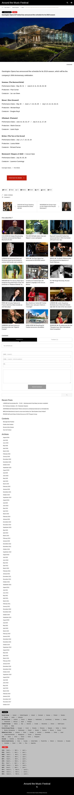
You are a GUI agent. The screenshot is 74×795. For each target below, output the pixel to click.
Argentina (33, 743)
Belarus (52, 730)
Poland (29, 730)
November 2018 (7, 669)
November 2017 (7, 701)
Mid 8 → (17, 765)
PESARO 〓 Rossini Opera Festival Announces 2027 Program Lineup (20, 414)
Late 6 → (24, 761)
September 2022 (7, 552)
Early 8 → (9, 765)
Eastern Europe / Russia (8, 728)
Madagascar (21, 734)
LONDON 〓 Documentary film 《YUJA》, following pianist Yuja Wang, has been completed (25, 403)
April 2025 (5, 481)
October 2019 (6, 644)
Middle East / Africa (7, 732)
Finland (55, 715)
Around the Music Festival (37, 783)
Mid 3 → (17, 754)
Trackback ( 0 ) (54, 339)
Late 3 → (25, 754)
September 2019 (7, 647)
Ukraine (37, 730)
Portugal (29, 721)
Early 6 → (8, 761)
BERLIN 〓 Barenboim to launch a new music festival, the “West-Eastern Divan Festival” (24, 411)
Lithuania (20, 717)
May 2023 (5, 530)
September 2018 (7, 674)
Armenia (39, 732)
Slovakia (34, 728)
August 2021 (6, 587)
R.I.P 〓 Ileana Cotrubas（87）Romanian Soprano (15, 406)
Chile (20, 743)
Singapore (37, 736)
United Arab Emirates (9, 734)
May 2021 (5, 595)
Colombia (6, 743)
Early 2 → (8, 752)
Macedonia (44, 723)
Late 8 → (24, 765)
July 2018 (5, 680)
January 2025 (6, 489)
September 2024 (7, 497)
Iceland (14, 715)
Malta (12, 726)
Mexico (52, 741)
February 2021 (6, 603)
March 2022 (6, 568)
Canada (25, 741)
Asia (3, 736)
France (23, 719)
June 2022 (5, 560)
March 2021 (6, 601)
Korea (29, 736)
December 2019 (7, 639)
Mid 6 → (17, 761)
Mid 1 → (17, 750)
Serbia (57, 728)
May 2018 (5, 685)
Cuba (18, 741)
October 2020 (6, 614)
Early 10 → (9, 769)
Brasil (13, 743)
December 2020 (7, 609)
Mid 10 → (17, 769)
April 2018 (5, 688)
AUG (3, 765)
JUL (3, 763)
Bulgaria (50, 728)
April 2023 (5, 533)
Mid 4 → (17, 756)
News (15, 12)
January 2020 (6, 636)
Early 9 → (8, 767)
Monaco (15, 721)
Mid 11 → (17, 771)
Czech (27, 728)
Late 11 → (26, 771)
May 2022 (5, 562)
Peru (26, 743)
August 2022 (6, 554)
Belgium (30, 719)
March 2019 (6, 658)
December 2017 (7, 699)
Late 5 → (24, 758)
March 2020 (6, 631)
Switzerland (7, 721)
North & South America (8, 741)
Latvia (13, 717)
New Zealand (20, 738)
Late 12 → (26, 774)
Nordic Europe (6, 715)
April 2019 (5, 655)
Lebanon (17, 732)
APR (3, 756)
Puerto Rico (44, 741)
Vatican (16, 723)
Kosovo (64, 728)
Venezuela (60, 741)
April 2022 (5, 565)
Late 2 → (24, 752)
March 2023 (6, 535)
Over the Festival (7, 430)
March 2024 (6, 513)
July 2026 (5, 440)
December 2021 (7, 576)
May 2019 (5, 652)
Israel (61, 732)
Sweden (63, 715)
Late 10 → (26, 769)
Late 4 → (24, 756)
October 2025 (6, 464)
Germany (57, 719)
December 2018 (7, 666)
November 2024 (7, 492)
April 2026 (5, 448)
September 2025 (7, 467)
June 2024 (5, 505)
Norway (48, 715)
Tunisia (29, 734)
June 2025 (5, 475)
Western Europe (6, 719)
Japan (9, 736)
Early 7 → (8, 763)
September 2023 (7, 527)
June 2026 (5, 443)
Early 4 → (9, 756)
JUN (3, 761)
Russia (59, 730)
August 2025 (6, 470)
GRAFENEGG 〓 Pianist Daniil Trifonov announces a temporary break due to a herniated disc (26, 408)
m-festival (10, 195)
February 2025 (6, 486)
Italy (22, 723)
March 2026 (6, 451)
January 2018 (6, 696)
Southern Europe (7, 723)
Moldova (44, 730)
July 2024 (5, 503)
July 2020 (5, 622)
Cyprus (6, 726)
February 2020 (6, 633)
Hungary (20, 728)
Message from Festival (8, 421)
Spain (22, 721)
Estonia (6, 717)
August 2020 (6, 620)
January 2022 (6, 573)
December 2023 (7, 522)
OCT (3, 769)
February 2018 (6, 693)
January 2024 (6, 519)
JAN (3, 750)
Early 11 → (9, 771)
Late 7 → (24, 763)
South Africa (38, 734)
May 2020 (5, 625)
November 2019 (7, 642)
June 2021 (5, 593)
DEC (3, 774)
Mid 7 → (17, 763)
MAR (3, 754)
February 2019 (6, 661)
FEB (3, 752)
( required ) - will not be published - (12, 359)
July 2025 (5, 473)
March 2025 (6, 483)
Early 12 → (9, 774)
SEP (3, 767)
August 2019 (6, 650)
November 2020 (7, 612)
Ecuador (68, 741)
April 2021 (5, 598)
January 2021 (6, 606)
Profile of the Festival (8, 424)
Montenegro (21, 730)
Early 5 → (9, 758)
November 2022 (7, 546)
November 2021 (7, 579)
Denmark (40, 715)
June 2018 (5, 682)
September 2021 (7, 584)
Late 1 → (24, 750)
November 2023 (7, 524)
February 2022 (6, 571)
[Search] (67, 2)
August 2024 (6, 500)
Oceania (4, 738)
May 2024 (5, 508)
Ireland (33, 715)
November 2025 (7, 462)
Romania (42, 728)
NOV (3, 771)
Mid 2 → (17, 752)
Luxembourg (48, 719)
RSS (37, 786)
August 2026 (6, 437)
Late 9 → (24, 767)
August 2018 (6, 677)
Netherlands (39, 719)
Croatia (36, 723)
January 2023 (6, 541)
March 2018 (6, 691)
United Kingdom (7, 12)
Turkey (55, 732)
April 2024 (5, 511)
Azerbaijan (47, 732)
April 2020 (5, 628)
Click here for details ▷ (17, 178)
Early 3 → (9, 754)
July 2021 (5, 590)
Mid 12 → (17, 774)
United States (34, 741)
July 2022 (5, 557)
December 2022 (7, 543)
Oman (24, 732)
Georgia (32, 732)
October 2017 (6, 704)
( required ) (7, 354)
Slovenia (29, 723)
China (15, 736)
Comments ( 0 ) (19, 339)
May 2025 (5, 478)
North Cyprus (61, 723)
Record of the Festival (8, 427)
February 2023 (6, 538)
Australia (11, 738)
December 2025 (7, 459)
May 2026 (5, 445)
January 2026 (6, 456)
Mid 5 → (17, 758)
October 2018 (6, 672)
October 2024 (6, 494)
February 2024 (6, 516)
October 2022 (6, 549)
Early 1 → (8, 750)
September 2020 (7, 617)
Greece (52, 723)
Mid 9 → (17, 767)
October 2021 (6, 582)
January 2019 (6, 663)
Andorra (16, 719)
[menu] (71, 2)
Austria (65, 719)
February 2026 (6, 454)
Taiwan (22, 736)
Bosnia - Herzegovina (9, 730)
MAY (3, 758)
